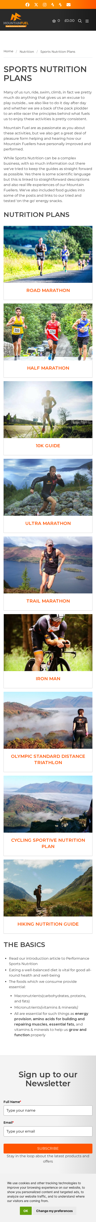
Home (8, 51)
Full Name (12, 1102)
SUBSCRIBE (48, 1148)
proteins (77, 996)
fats (25, 1001)
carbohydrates (56, 996)
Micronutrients (27, 1007)
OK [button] (25, 1211)
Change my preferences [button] (54, 1211)
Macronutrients (28, 996)
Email (9, 1123)
